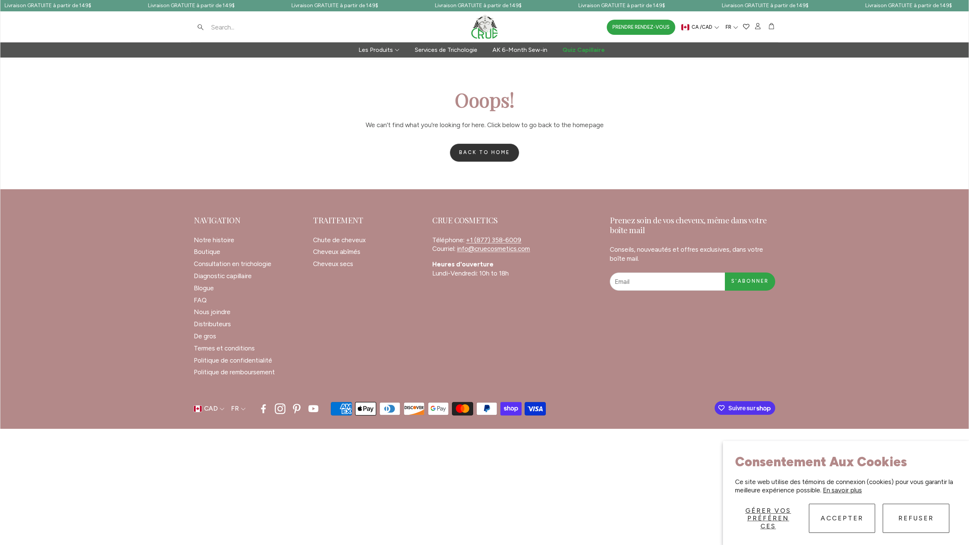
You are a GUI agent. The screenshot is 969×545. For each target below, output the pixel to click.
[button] (242, 27)
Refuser (916, 518)
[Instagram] (280, 408)
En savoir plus (842, 490)
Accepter (842, 518)
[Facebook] (263, 408)
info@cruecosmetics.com (493, 248)
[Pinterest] (296, 408)
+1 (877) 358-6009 (493, 240)
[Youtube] (313, 408)
